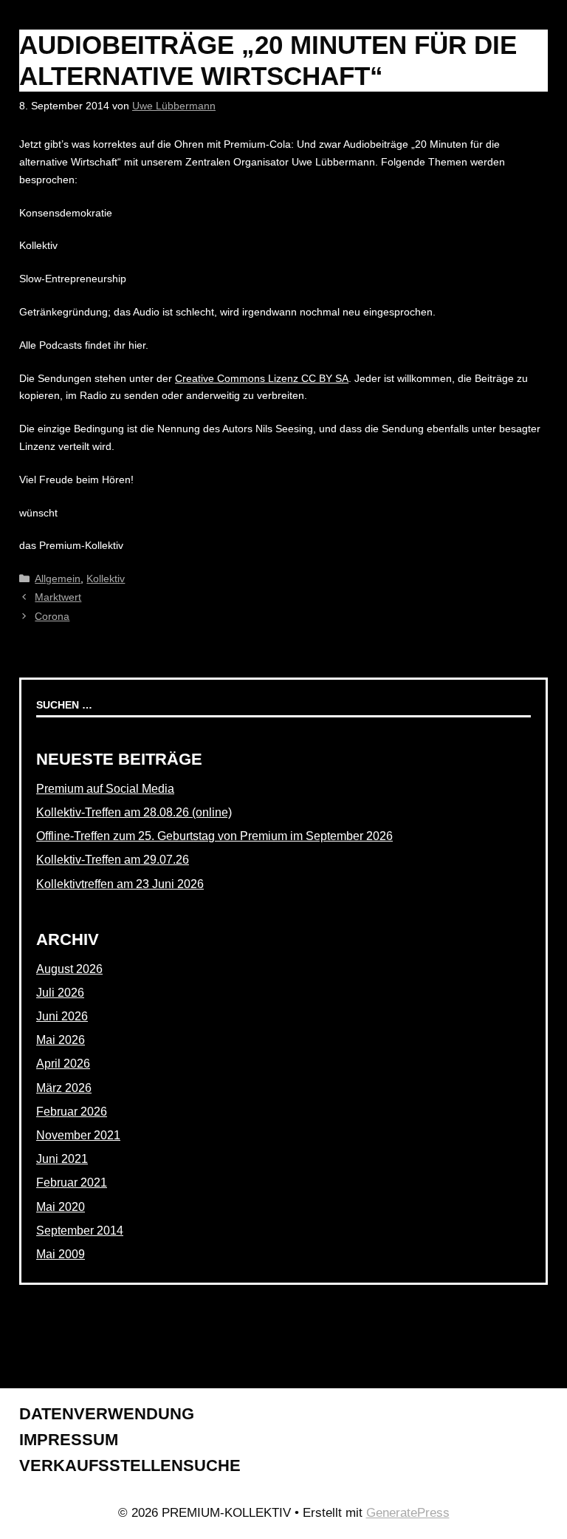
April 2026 (63, 1063)
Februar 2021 (71, 1182)
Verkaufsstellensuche (130, 1465)
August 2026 (69, 969)
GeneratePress (408, 1513)
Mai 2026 (60, 1040)
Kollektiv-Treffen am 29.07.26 (112, 859)
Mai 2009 (60, 1254)
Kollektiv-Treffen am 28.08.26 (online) (134, 812)
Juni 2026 (62, 1016)
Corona (52, 616)
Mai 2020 (60, 1207)
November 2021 (78, 1135)
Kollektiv (105, 578)
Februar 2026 (71, 1111)
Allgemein (57, 578)
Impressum (68, 1439)
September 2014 (79, 1230)
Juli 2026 (60, 992)
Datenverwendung (106, 1414)
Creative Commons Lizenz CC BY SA (261, 378)
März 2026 (64, 1088)
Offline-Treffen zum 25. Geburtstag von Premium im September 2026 (214, 836)
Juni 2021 (62, 1159)
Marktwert (58, 597)
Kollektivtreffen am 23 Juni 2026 (120, 884)
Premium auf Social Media (105, 788)
